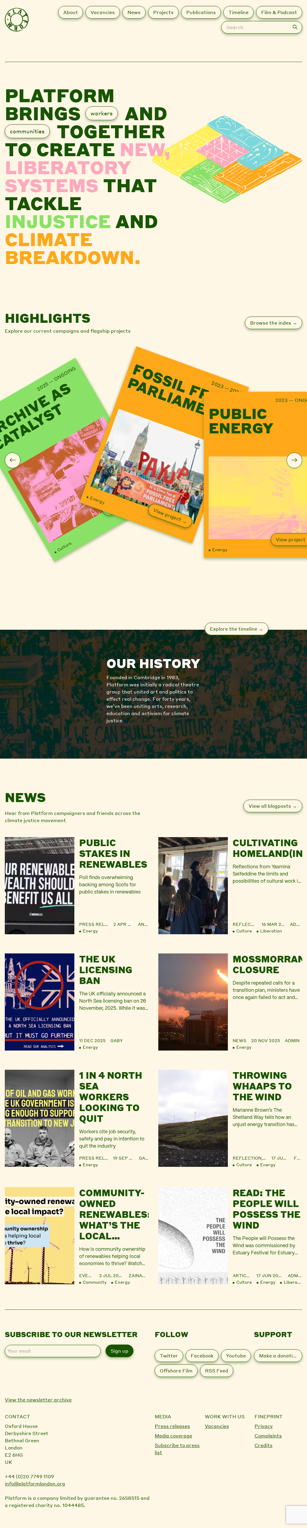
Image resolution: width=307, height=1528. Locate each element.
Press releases (172, 1426)
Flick (298, 1158)
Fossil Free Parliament (179, 393)
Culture (64, 546)
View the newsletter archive (38, 1399)
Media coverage (173, 1435)
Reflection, (249, 1158)
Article (242, 1275)
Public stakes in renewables (113, 853)
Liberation (271, 930)
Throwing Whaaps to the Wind (262, 1086)
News (239, 1040)
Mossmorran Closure (267, 964)
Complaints (268, 1435)
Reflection (247, 924)
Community (94, 1282)
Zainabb (139, 1275)
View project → (170, 516)
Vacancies (217, 1426)
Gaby (116, 1040)
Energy (97, 500)
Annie (143, 924)
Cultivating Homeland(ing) (267, 848)
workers (102, 113)
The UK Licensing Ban (105, 969)
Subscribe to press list (177, 1448)
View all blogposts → (273, 806)
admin (296, 924)
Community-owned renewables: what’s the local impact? (114, 1214)
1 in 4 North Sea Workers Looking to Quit (110, 1097)
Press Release (98, 924)
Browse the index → (273, 323)
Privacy (264, 1426)
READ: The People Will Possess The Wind (266, 1208)
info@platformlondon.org (35, 1483)
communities (27, 131)
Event (86, 1275)
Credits (264, 1445)
